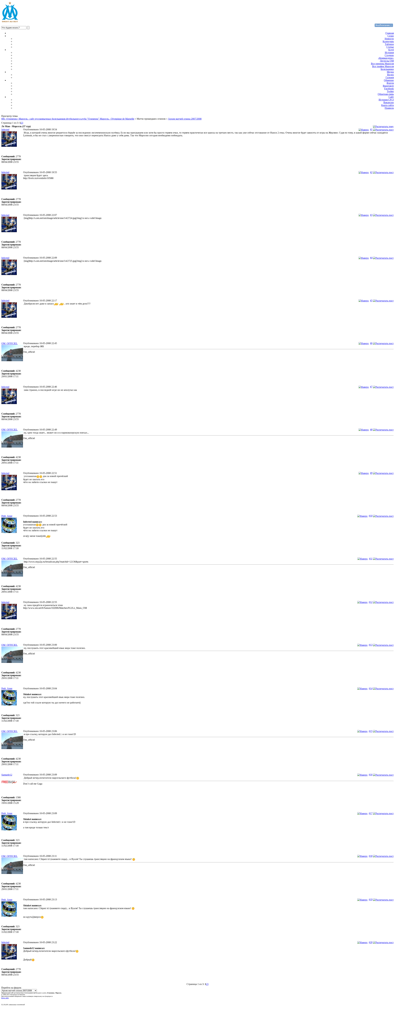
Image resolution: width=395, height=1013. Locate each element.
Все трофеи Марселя (383, 66)
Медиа (390, 72)
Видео (390, 74)
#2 (371, 172)
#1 (371, 129)
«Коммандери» (386, 58)
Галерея (390, 77)
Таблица (389, 44)
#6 (371, 343)
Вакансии (388, 102)
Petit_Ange (6, 516)
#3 (371, 215)
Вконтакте (388, 85)
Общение (389, 80)
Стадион (389, 55)
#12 (370, 602)
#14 (370, 688)
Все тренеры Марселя (382, 63)
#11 (370, 558)
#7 (371, 386)
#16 (370, 774)
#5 (371, 300)
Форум (390, 83)
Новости (389, 38)
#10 (370, 515)
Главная (389, 33)
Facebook (389, 88)
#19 (370, 899)
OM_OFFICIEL (9, 343)
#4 (371, 257)
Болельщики (387, 69)
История (389, 52)
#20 (370, 942)
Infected (5, 129)
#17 (370, 813)
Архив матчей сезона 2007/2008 (185, 118)
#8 (371, 429)
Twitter (390, 91)
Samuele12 (6, 774)
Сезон (390, 36)
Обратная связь (386, 94)
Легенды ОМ (387, 61)
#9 (371, 473)
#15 (370, 731)
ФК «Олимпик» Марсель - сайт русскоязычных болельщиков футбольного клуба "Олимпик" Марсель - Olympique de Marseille (67, 118)
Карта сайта (387, 105)
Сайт (391, 97)
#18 (370, 856)
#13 (370, 644)
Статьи (390, 47)
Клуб (391, 49)
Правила (389, 108)
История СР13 (386, 99)
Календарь (388, 41)
